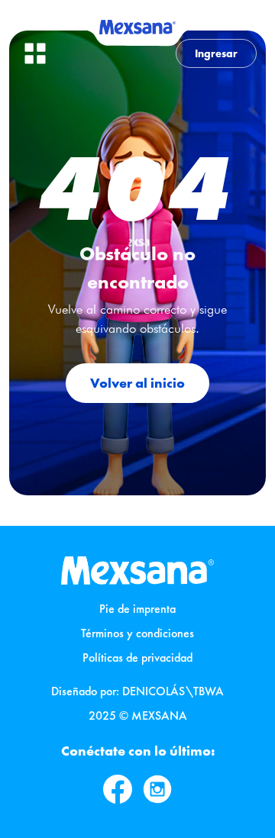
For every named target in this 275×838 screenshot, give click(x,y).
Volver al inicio (137, 383)
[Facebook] (117, 789)
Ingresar (216, 53)
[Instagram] (157, 789)
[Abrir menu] (35, 53)
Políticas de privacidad (137, 657)
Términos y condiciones (137, 633)
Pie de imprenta (137, 609)
